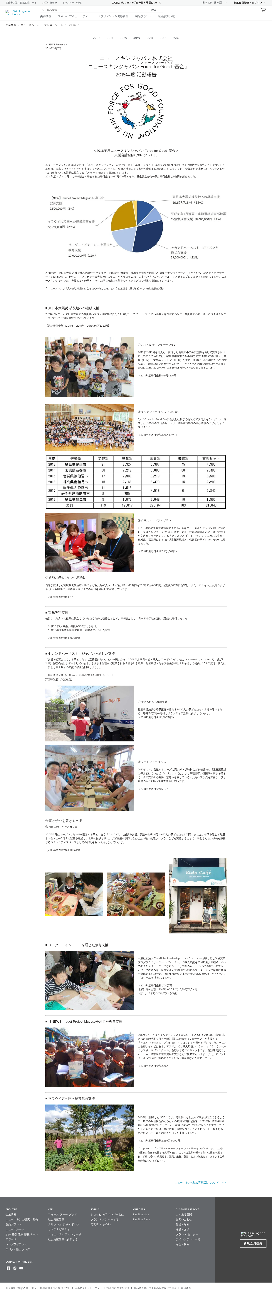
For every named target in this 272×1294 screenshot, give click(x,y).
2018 (150, 38)
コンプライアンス (16, 1244)
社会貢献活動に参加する (63, 1239)
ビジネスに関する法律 (116, 1288)
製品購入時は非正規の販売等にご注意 (155, 1288)
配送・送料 (182, 1224)
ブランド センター (187, 1234)
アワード (11, 1239)
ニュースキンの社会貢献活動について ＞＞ (201, 1182)
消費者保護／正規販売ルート (21, 2)
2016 (175, 38)
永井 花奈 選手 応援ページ (22, 1234)
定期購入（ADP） (101, 1224)
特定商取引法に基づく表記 (55, 1288)
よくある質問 (184, 1214)
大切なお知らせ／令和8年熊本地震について (136, 2)
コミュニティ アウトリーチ (64, 1234)
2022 (96, 38)
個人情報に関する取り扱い (21, 1288)
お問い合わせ (49, 2)
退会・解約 (182, 1244)
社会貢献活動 (56, 1219)
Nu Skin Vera (141, 1214)
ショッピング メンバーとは (107, 1214)
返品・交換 (182, 1229)
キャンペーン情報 (72, 2)
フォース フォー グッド (62, 1214)
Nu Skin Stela (141, 1219)
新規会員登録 (253, 1243)
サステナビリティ (59, 1229)
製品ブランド (14, 1224)
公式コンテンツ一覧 (188, 1239)
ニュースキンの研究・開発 (22, 1219)
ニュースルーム (15, 1229)
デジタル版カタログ (18, 1249)
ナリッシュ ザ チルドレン (64, 1224)
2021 (110, 38)
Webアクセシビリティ (87, 1288)
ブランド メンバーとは (105, 1219)
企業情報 (11, 1214)
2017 (163, 38)
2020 (123, 38)
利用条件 (186, 1288)
